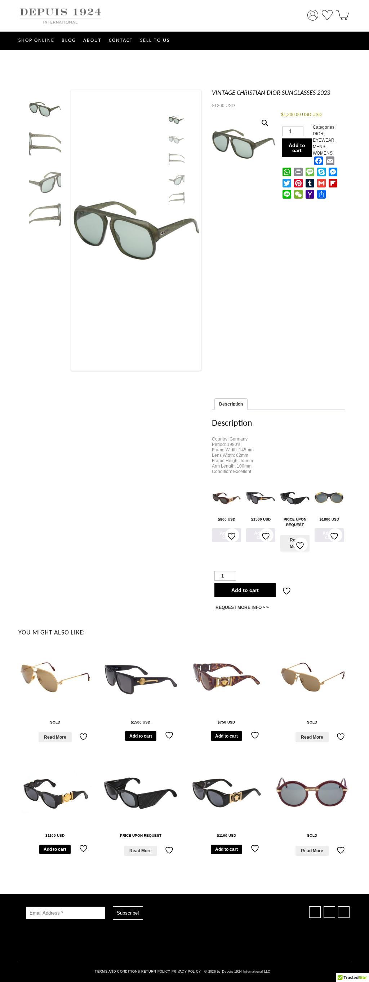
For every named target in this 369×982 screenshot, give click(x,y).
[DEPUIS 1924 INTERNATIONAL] (60, 28)
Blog (69, 40)
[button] (264, 122)
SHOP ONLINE (36, 40)
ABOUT (92, 40)
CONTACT (121, 40)
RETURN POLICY (155, 971)
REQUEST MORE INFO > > (242, 607)
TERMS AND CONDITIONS (117, 971)
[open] (342, 12)
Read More (55, 737)
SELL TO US (155, 40)
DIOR (318, 133)
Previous (61, 231)
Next (207, 231)
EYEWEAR (323, 140)
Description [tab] (231, 404)
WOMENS (323, 153)
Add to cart (297, 147)
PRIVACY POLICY (186, 971)
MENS (319, 146)
